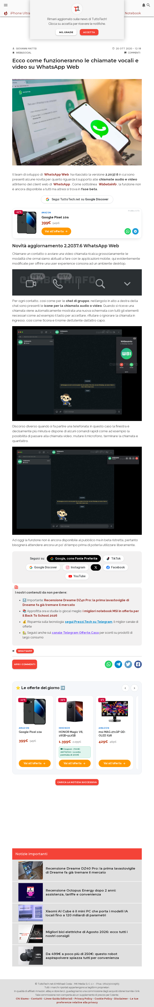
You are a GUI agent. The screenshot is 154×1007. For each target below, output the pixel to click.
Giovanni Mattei (26, 48)
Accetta (89, 32)
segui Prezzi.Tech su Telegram (88, 622)
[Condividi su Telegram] (135, 231)
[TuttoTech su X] (96, 567)
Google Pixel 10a (55, 217)
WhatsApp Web (56, 174)
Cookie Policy (103, 998)
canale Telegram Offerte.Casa (75, 632)
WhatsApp (61, 184)
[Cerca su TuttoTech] (148, 5)
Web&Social (23, 52)
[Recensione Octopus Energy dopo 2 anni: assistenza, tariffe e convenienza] (30, 892)
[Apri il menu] (5, 5)
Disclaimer (121, 998)
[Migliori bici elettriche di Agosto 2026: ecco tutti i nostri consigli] (30, 933)
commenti (134, 52)
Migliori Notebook (126, 13)
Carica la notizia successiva (77, 782)
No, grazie (66, 32)
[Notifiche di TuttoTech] (143, 5)
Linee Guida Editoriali (58, 998)
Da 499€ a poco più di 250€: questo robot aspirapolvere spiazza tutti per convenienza (82, 956)
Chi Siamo (22, 998)
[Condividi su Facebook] (138, 664)
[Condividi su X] (128, 664)
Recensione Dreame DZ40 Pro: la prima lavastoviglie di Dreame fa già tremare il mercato (90, 870)
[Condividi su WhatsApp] (128, 231)
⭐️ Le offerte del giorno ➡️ (40, 688)
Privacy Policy (83, 998)
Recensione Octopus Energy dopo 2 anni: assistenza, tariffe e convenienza (81, 892)
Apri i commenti (24, 664)
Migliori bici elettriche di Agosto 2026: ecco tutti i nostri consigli (87, 934)
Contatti (36, 998)
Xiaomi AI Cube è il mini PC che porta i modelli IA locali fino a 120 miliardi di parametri (87, 913)
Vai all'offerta (54, 231)
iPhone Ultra (20, 13)
